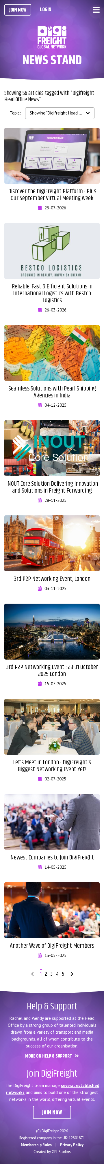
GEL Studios (61, 1151)
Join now (52, 1112)
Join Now (17, 10)
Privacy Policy (71, 1144)
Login (45, 10)
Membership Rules (36, 1144)
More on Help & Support (48, 1056)
